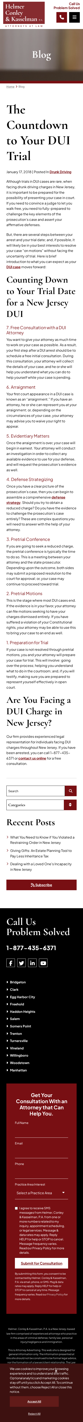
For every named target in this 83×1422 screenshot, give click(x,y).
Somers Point (20, 1026)
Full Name (22, 1123)
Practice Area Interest (30, 1184)
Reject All (34, 1413)
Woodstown (19, 1063)
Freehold (17, 1004)
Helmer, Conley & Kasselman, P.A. (28, 1329)
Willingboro (19, 1055)
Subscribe (43, 885)
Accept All (34, 1401)
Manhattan (18, 1070)
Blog (22, 86)
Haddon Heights (22, 1011)
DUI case (13, 267)
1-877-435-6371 (31, 947)
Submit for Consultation (41, 1263)
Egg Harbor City (22, 997)
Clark (14, 989)
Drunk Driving (60, 172)
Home (10, 86)
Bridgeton (18, 982)
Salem (15, 1019)
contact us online (32, 758)
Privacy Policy (55, 1294)
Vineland (17, 1048)
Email (19, 1143)
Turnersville (19, 1041)
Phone (19, 1164)
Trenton (16, 1033)
